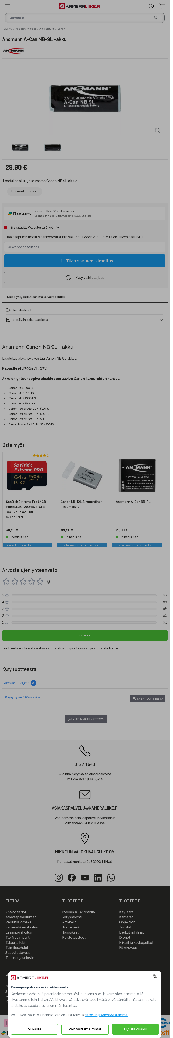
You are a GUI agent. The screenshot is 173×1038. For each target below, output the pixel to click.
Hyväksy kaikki (135, 1029)
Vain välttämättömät (85, 1029)
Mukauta (34, 1029)
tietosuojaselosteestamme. (106, 1015)
